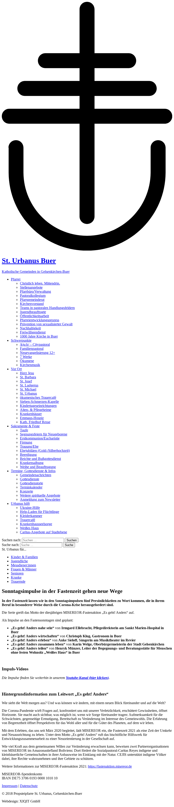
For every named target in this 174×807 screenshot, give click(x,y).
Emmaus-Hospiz (32, 418)
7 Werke (26, 357)
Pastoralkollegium (33, 295)
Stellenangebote (31, 287)
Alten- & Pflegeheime (35, 410)
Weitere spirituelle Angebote (40, 495)
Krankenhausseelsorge (36, 524)
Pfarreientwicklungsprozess (39, 320)
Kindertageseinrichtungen (38, 406)
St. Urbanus (28, 393)
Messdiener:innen (23, 565)
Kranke (16, 577)
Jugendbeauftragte (33, 312)
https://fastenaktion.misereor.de (110, 766)
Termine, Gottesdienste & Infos (33, 471)
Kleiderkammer (31, 516)
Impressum (9, 786)
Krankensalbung (32, 463)
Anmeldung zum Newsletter (40, 499)
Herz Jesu (27, 373)
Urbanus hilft (20, 503)
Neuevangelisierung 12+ (37, 353)
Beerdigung (28, 455)
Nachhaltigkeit (30, 328)
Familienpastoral (32, 348)
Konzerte (26, 491)
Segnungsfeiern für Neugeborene (43, 434)
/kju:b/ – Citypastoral (35, 344)
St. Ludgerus (29, 385)
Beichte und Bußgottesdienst (40, 459)
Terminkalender (31, 487)
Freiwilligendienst (33, 332)
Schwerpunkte (21, 340)
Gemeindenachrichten (35, 475)
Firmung (26, 442)
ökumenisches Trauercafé (38, 397)
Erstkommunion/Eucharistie (40, 438)
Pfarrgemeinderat (32, 300)
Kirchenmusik (30, 365)
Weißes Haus (29, 528)
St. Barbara (28, 377)
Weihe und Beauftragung (38, 467)
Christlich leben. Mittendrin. (40, 283)
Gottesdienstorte (31, 483)
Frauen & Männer (23, 569)
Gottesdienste (29, 479)
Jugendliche (19, 561)
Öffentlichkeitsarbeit (34, 316)
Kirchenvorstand (32, 304)
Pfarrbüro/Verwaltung (35, 291)
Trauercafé (27, 520)
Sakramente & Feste (25, 426)
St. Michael (28, 389)
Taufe (24, 430)
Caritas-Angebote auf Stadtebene (43, 532)
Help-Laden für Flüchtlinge (39, 512)
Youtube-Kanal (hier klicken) (87, 678)
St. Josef (26, 381)
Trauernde (18, 581)
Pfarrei (15, 279)
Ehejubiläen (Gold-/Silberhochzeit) (45, 450)
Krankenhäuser (31, 414)
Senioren (17, 573)
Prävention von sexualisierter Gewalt (46, 324)
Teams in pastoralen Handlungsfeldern (47, 308)
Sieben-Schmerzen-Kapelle (39, 402)
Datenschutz (29, 786)
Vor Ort (16, 369)
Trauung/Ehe (29, 446)
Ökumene (27, 361)
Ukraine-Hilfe (30, 508)
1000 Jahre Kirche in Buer (39, 336)
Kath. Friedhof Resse (35, 422)
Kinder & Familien (24, 557)
